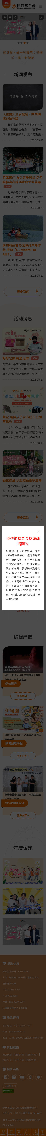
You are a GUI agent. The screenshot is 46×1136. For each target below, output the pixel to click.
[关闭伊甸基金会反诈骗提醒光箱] (38, 531)
